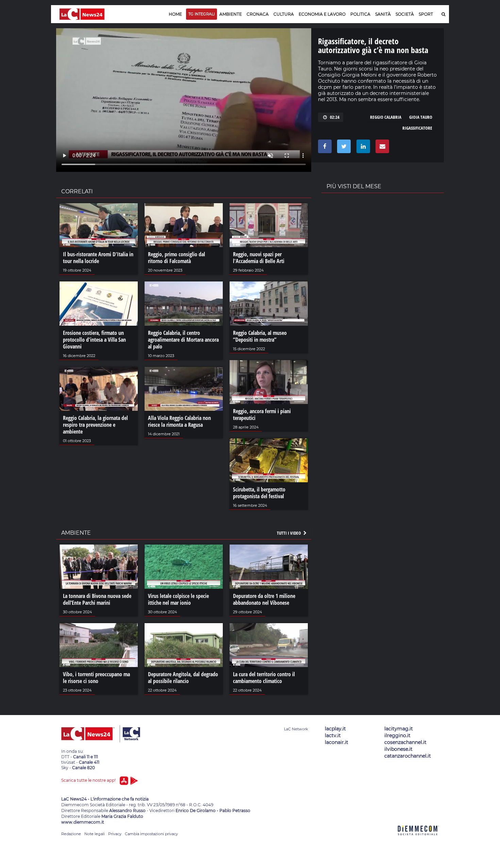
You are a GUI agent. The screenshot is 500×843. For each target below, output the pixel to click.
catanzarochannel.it (407, 756)
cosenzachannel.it (405, 742)
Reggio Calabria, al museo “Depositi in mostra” (260, 336)
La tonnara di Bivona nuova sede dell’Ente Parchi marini (97, 599)
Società (405, 14)
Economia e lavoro (322, 14)
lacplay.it (335, 729)
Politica (360, 14)
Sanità (383, 14)
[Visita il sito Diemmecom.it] (418, 839)
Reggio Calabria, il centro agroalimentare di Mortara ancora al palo (183, 339)
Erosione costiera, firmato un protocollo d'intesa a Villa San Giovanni (94, 339)
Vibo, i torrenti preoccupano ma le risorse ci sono (96, 677)
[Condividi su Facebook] (324, 148)
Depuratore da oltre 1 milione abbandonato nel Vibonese (264, 599)
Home (175, 14)
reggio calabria (385, 117)
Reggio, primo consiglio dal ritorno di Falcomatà (176, 257)
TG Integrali (201, 14)
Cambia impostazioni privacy (151, 833)
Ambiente (230, 14)
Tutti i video (289, 533)
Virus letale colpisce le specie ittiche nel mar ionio (178, 599)
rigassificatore (417, 128)
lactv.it (333, 735)
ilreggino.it (397, 735)
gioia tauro (420, 117)
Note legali (94, 833)
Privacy (114, 833)
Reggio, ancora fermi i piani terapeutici (262, 414)
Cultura (283, 14)
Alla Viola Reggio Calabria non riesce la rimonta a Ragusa (179, 421)
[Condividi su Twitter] (343, 148)
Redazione (71, 833)
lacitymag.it (398, 729)
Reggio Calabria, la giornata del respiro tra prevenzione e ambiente (95, 424)
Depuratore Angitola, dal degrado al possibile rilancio (183, 677)
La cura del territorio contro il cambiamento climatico (264, 677)
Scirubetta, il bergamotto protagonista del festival (259, 493)
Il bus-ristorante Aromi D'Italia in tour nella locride (98, 257)
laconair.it (336, 742)
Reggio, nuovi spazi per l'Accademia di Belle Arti (258, 257)
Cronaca (258, 14)
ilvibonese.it (398, 749)
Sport (426, 14)
